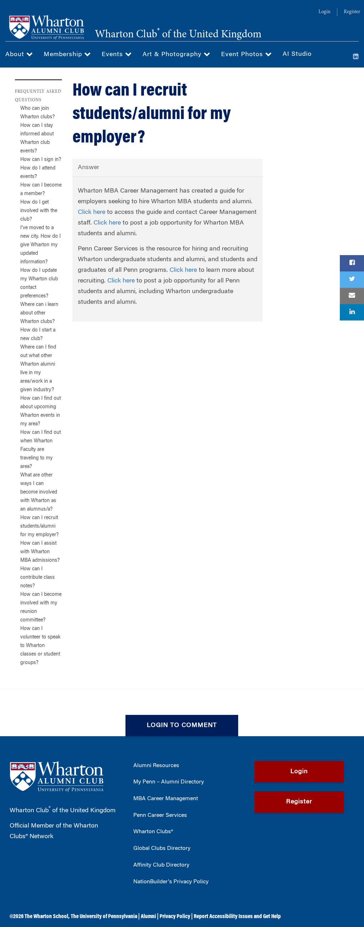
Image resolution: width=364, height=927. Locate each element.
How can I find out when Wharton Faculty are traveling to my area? (40, 449)
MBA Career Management (165, 799)
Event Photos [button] (243, 55)
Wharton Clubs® (153, 832)
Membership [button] (64, 55)
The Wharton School (46, 917)
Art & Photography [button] (173, 55)
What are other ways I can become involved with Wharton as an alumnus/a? (38, 492)
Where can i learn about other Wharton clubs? (39, 313)
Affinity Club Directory (161, 865)
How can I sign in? (40, 159)
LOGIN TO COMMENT (182, 725)
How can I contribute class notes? (37, 578)
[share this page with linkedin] (352, 312)
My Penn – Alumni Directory (168, 782)
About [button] (15, 55)
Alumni (148, 917)
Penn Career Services (160, 815)
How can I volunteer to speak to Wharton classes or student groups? (40, 645)
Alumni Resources (156, 766)
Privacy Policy (175, 917)
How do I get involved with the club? (38, 211)
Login (324, 12)
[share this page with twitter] (352, 279)
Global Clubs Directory (162, 848)
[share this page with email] (352, 296)
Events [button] (113, 55)
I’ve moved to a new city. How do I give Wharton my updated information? (40, 245)
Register (352, 12)
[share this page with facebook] (352, 263)
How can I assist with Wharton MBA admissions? (40, 552)
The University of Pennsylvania (104, 917)
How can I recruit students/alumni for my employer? (39, 527)
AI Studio (297, 54)
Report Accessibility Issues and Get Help (237, 917)
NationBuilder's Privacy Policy (171, 882)
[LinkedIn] (356, 57)
